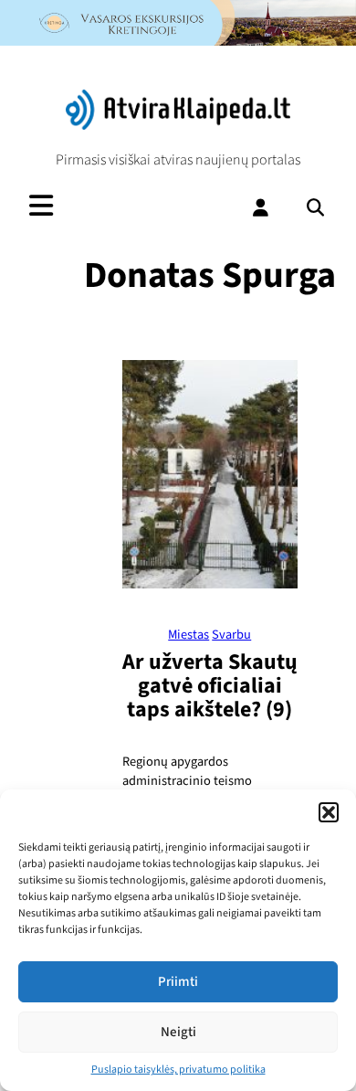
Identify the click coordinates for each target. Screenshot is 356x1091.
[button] (328, 812)
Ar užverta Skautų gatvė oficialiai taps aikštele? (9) (210, 686)
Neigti (178, 1032)
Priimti (178, 981)
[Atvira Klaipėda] (178, 125)
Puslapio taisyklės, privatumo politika (178, 1069)
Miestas (188, 634)
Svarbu (231, 634)
